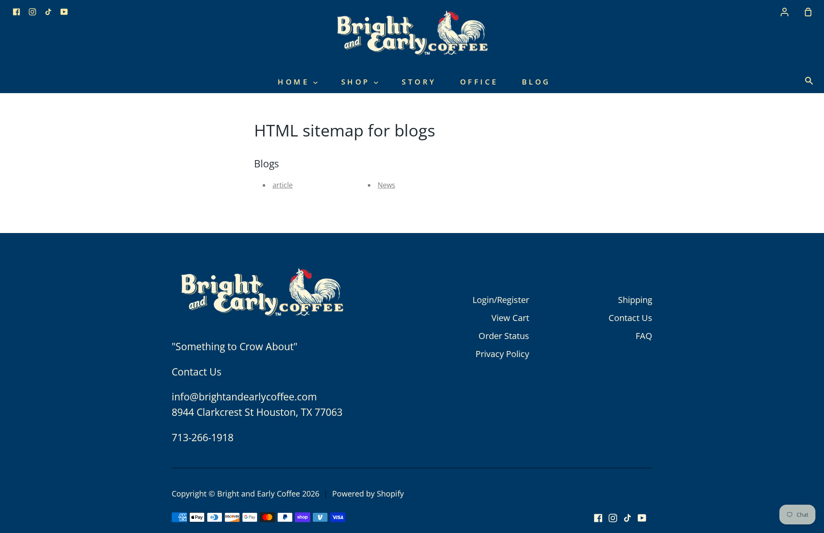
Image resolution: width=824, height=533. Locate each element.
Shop (357, 82)
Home (295, 82)
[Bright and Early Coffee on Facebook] (598, 518)
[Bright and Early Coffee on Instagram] (613, 518)
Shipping (635, 300)
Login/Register (501, 300)
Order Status (504, 336)
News (386, 185)
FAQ (644, 336)
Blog (536, 82)
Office (479, 82)
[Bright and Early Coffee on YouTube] (642, 518)
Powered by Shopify (368, 493)
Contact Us (630, 318)
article (283, 185)
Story (419, 82)
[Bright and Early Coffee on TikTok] (627, 518)
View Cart (510, 318)
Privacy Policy (502, 354)
